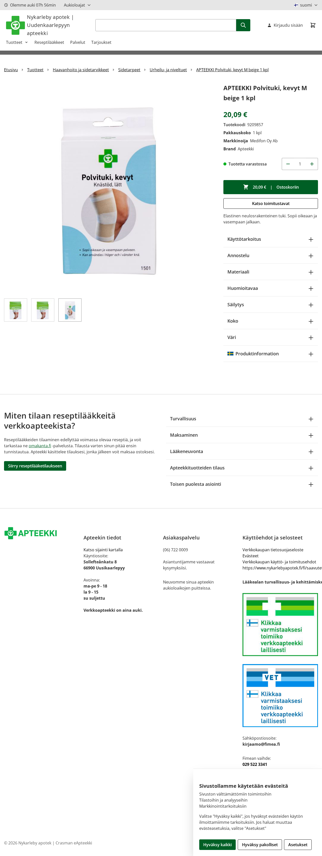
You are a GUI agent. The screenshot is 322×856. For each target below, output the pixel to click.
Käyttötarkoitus (244, 239)
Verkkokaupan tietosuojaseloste (273, 550)
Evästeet (251, 556)
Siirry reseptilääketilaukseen (35, 466)
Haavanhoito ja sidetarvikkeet (81, 70)
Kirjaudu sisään (288, 25)
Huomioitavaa (242, 288)
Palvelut (77, 42)
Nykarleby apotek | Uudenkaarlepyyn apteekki (50, 25)
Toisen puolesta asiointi (195, 484)
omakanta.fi (40, 446)
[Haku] (243, 25)
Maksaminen (184, 435)
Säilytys (235, 304)
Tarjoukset (101, 42)
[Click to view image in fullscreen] (108, 187)
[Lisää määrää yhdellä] (312, 164)
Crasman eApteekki (74, 843)
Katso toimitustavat (271, 203)
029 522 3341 (255, 764)
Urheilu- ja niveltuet (168, 70)
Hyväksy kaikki (217, 844)
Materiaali (238, 272)
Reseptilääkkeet (49, 42)
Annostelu (238, 255)
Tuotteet (14, 42)
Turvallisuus (183, 419)
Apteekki (246, 149)
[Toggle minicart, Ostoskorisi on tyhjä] (313, 25)
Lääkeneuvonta (186, 451)
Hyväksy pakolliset (260, 844)
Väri (231, 337)
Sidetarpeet (129, 70)
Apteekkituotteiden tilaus (197, 468)
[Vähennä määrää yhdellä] (288, 164)
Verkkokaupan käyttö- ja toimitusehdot (279, 562)
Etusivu (11, 70)
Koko (232, 321)
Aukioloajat (74, 5)
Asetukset (297, 844)
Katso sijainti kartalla (103, 550)
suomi (306, 5)
